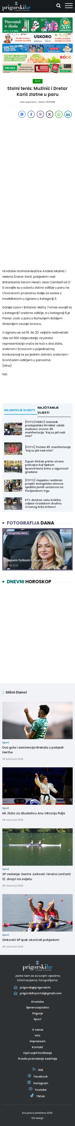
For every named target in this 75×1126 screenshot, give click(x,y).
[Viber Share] (40, 114)
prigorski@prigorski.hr (35, 987)
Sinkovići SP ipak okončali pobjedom (30, 940)
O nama (37, 1030)
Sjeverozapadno (37, 1007)
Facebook (41, 1076)
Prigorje (37, 1013)
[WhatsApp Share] (58, 114)
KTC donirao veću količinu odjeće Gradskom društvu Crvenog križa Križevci (43, 503)
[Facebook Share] (31, 114)
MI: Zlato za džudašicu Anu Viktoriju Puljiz (33, 813)
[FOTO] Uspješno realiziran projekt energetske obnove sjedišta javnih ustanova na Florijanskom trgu (44, 485)
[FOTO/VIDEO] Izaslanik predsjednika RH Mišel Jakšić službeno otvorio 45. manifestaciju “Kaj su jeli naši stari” (45, 429)
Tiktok (40, 1096)
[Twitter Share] (49, 114)
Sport (37, 80)
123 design (37, 1118)
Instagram (40, 1083)
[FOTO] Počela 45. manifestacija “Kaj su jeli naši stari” (48, 448)
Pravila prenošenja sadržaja (37, 1059)
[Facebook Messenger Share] (22, 114)
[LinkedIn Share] (68, 114)
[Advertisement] (37, 156)
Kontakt (37, 1047)
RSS (40, 1070)
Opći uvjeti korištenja (37, 1053)
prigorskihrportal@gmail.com (41, 993)
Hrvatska (37, 1002)
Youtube (41, 1090)
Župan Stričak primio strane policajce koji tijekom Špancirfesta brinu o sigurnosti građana (46, 467)
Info (37, 1035)
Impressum (37, 1041)
